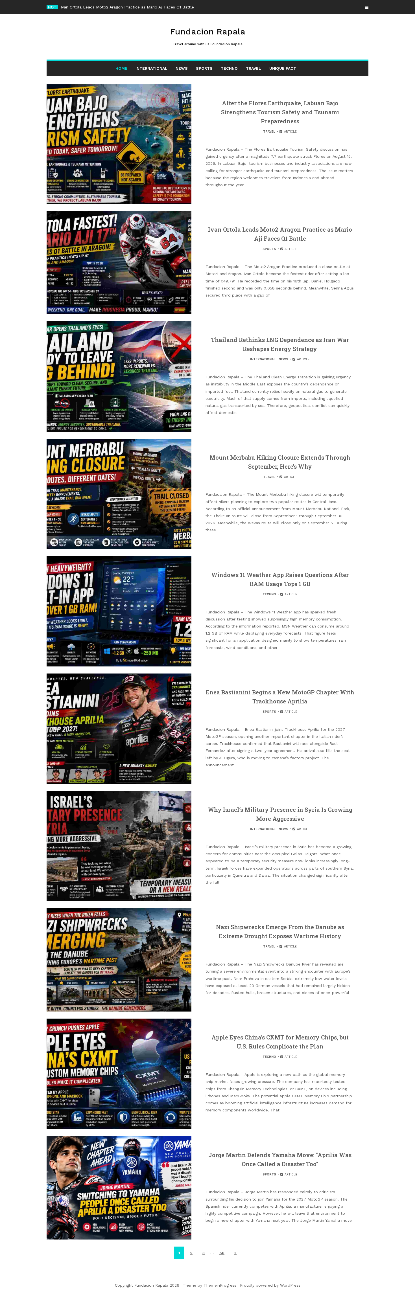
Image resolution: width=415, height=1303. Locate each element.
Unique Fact (282, 68)
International (151, 68)
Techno (229, 68)
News (182, 68)
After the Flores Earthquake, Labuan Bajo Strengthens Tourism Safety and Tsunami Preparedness (280, 112)
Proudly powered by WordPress (270, 1285)
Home (121, 68)
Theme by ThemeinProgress (209, 1285)
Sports (204, 68)
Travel (253, 68)
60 (221, 1253)
